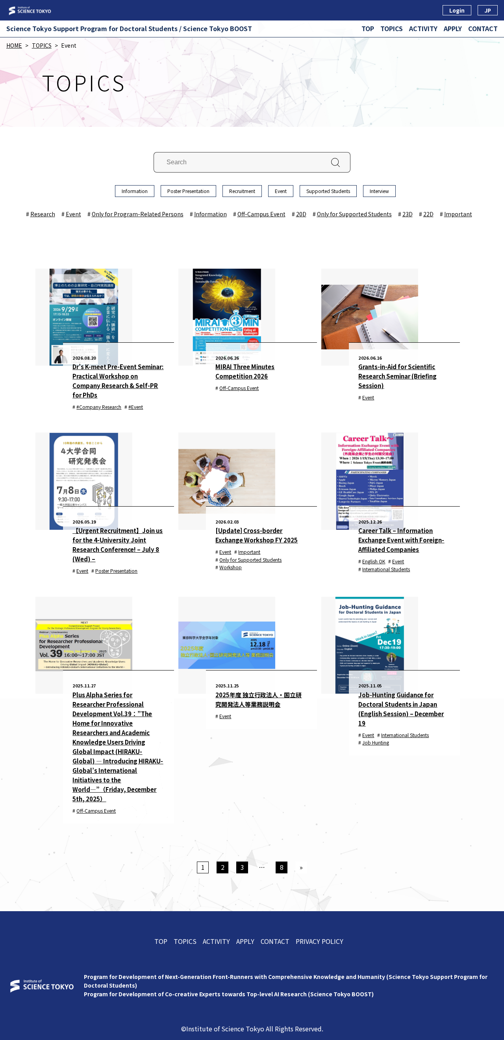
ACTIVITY (423, 28)
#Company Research (98, 406)
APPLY (453, 28)
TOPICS (391, 28)
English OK (373, 561)
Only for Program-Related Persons (137, 214)
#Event (135, 406)
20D (301, 214)
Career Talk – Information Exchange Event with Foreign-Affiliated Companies (401, 539)
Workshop (230, 567)
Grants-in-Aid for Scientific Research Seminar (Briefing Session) (397, 376)
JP (487, 10)
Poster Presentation (188, 191)
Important (458, 214)
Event (281, 191)
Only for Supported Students (354, 214)
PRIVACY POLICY (319, 941)
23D (407, 214)
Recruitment (242, 191)
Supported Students (328, 191)
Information (135, 191)
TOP (367, 28)
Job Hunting (375, 742)
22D (428, 214)
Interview (379, 191)
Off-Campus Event (261, 214)
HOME (14, 45)
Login (457, 10)
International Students (386, 569)
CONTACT (483, 28)
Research (42, 214)
